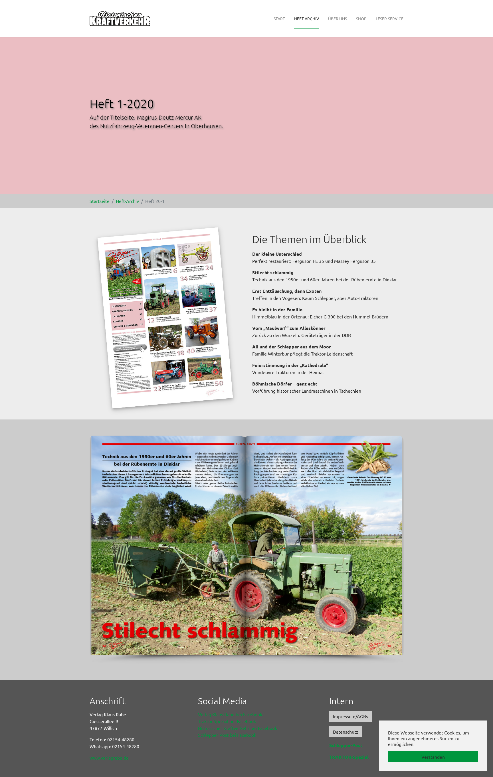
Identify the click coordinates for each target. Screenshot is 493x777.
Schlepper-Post (345, 745)
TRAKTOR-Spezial (349, 757)
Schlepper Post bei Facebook (227, 735)
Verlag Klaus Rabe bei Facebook (230, 714)
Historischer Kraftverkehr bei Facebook (237, 728)
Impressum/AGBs (350, 716)
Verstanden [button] (433, 757)
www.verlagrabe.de (109, 757)
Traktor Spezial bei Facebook (227, 721)
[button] (104, 549)
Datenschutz (345, 731)
